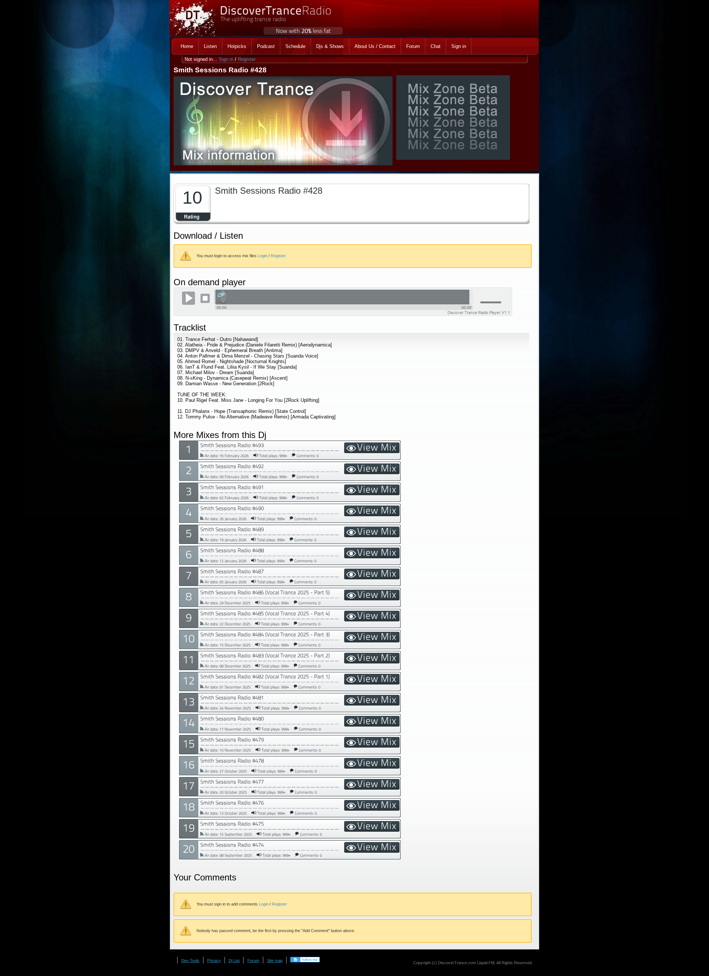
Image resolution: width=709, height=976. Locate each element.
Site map (274, 960)
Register (247, 59)
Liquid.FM (485, 963)
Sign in (226, 59)
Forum (253, 960)
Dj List (234, 960)
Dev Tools (190, 960)
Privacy (214, 960)
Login (262, 256)
